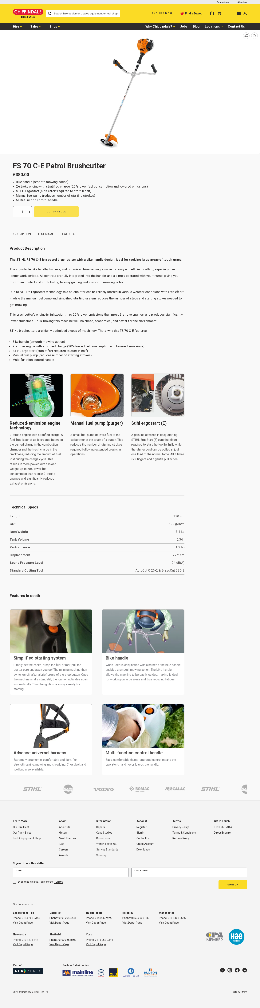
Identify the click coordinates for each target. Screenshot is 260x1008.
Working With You (106, 843)
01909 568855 (67, 939)
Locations (212, 26)
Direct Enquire (222, 832)
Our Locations (21, 904)
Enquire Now (162, 13)
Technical (45, 234)
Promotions (223, 2)
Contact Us (236, 26)
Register (141, 827)
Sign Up (232, 884)
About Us (64, 827)
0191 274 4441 (67, 917)
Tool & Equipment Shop (27, 838)
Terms (58, 882)
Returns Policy (181, 838)
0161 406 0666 (177, 917)
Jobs (183, 26)
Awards (63, 855)
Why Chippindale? (158, 26)
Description (21, 234)
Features (68, 234)
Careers (64, 849)
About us (242, 2)
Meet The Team (68, 838)
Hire (16, 26)
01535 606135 (140, 917)
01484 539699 (103, 917)
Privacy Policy (180, 827)
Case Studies (104, 832)
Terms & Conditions (184, 832)
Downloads (143, 849)
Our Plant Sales (22, 832)
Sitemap (101, 855)
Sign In (140, 832)
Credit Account (145, 843)
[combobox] (83, 13)
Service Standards (107, 849)
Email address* (141, 870)
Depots (100, 827)
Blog (196, 26)
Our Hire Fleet (21, 827)
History (63, 832)
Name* (19, 870)
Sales (34, 26)
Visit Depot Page (23, 922)
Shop (53, 26)
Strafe (244, 992)
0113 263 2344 (223, 827)
